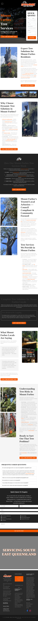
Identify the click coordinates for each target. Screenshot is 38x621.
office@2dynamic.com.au (19, 585)
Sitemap (27, 607)
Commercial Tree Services (19, 593)
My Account (28, 602)
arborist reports (23, 232)
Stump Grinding (24, 269)
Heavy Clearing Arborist (18, 594)
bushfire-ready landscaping (29, 73)
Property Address (30, 26)
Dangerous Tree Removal (19, 604)
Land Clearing (17, 595)
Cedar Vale (30, 595)
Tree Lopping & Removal (19, 600)
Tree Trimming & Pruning (19, 605)
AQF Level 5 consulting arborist (7, 119)
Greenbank (27, 577)
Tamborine (27, 595)
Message (29, 30)
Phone (28, 22)
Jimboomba (32, 591)
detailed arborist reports (8, 121)
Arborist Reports (25, 276)
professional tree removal (26, 74)
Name (28, 18)
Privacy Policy (28, 605)
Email (33, 18)
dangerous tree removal (24, 168)
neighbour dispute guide (31, 279)
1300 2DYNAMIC (16, 172)
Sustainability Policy (6, 609)
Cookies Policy (28, 606)
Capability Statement (6, 608)
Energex (22, 418)
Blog (19, 587)
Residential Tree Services (18, 599)
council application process (29, 473)
